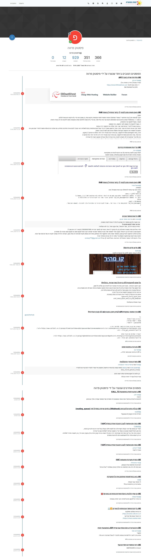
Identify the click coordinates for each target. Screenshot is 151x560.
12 (64, 57)
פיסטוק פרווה (17, 92)
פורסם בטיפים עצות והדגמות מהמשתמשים (128, 277)
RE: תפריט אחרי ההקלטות (130, 362)
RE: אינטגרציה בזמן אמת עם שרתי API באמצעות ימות (119, 528)
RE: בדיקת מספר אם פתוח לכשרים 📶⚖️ (124, 508)
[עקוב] (70, 41)
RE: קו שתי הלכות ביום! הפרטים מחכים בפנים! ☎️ (121, 494)
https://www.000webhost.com (117, 85)
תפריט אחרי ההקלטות (125, 365)
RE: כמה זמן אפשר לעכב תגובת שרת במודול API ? (121, 423)
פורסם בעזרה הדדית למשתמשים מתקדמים (128, 403)
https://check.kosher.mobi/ (132, 518)
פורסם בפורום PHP (135, 142)
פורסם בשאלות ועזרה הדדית (133, 107)
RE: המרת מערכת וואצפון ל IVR (128, 460)
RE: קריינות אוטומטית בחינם (129, 147)
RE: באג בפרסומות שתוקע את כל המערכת (124, 477)
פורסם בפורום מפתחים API (133, 341)
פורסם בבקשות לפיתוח (134, 356)
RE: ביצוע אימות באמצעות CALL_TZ (126, 392)
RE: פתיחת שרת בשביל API (130, 77)
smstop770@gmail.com (93, 238)
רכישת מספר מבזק (125, 219)
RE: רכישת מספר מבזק (131, 216)
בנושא (124, 367)
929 (75, 57)
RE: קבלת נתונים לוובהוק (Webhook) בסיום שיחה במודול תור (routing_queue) (108, 409)
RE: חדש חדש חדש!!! (132, 248)
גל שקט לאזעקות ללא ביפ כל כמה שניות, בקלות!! (121, 283)
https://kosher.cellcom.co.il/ (131, 514)
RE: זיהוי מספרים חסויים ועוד (129, 545)
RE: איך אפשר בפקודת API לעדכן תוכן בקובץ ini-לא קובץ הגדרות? (114, 312)
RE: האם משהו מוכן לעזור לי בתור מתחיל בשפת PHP (120, 112)
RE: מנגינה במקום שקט (131, 347)
